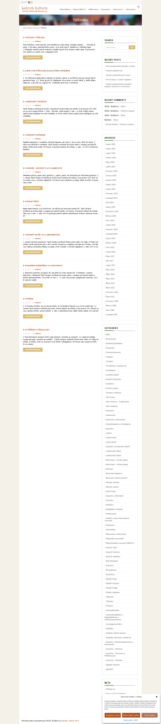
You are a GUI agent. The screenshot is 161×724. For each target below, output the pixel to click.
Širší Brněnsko (112, 561)
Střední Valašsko (113, 592)
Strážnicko (110, 574)
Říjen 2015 (110, 274)
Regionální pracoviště (115, 539)
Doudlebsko (110, 370)
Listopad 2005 (111, 315)
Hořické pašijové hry (114, 71)
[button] (157, 697)
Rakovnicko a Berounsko (116, 534)
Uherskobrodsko (112, 610)
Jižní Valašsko (112, 406)
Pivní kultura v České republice (118, 80)
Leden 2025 (110, 149)
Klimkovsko (110, 415)
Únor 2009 (110, 310)
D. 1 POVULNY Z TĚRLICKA (34, 37)
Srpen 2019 (110, 207)
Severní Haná (111, 548)
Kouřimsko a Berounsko (115, 420)
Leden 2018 (110, 252)
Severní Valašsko (113, 557)
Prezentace (105, 9)
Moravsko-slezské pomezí (116, 478)
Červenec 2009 (112, 301)
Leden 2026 (110, 144)
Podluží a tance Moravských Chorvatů (117, 519)
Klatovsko (110, 411)
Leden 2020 (110, 189)
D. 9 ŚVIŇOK (28, 298)
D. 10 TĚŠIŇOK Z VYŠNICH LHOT (36, 329)
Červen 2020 (111, 176)
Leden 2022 (110, 167)
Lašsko (109, 433)
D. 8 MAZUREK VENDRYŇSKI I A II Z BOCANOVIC (43, 265)
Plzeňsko (109, 505)
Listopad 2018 (111, 234)
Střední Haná (111, 579)
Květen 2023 (111, 158)
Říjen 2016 (110, 270)
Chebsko (109, 357)
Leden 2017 (110, 265)
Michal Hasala (111, 124)
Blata (108, 334)
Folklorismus (93, 9)
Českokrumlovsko (113, 352)
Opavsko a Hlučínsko (114, 496)
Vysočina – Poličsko (114, 660)
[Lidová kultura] (34, 9)
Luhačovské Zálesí (113, 451)
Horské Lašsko (112, 388)
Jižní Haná (110, 397)
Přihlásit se (110, 689)
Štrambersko (111, 570)
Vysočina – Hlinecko (114, 649)
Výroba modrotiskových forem (118, 75)
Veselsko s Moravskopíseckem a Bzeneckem (119, 643)
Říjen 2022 (110, 162)
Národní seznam (112, 482)
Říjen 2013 (110, 283)
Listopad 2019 (111, 198)
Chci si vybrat (149, 715)
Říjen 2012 (110, 288)
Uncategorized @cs (114, 624)
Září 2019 (110, 202)
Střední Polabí (111, 588)
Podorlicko (110, 525)
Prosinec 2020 (112, 171)
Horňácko (110, 384)
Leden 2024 (110, 153)
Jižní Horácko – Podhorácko (117, 402)
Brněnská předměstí (114, 343)
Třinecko (109, 606)
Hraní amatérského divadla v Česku (120, 66)
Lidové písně (130, 9)
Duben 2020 (111, 185)
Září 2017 (110, 261)
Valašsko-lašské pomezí (116, 633)
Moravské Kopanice (114, 473)
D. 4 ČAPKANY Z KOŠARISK (34, 135)
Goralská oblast (112, 375)
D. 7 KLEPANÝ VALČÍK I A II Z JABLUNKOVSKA (41, 234)
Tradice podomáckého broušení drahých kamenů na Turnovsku (118, 85)
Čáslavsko (110, 348)
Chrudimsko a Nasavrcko (116, 366)
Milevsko (109, 469)
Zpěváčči (109, 669)
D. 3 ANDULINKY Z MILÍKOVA (35, 101)
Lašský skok (111, 438)
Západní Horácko (113, 665)
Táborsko (109, 597)
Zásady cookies (128, 720)
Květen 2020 (111, 180)
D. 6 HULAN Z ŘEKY (31, 201)
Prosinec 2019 (112, 194)
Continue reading (32, 57)
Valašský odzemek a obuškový (118, 638)
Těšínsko (38, 41)
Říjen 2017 (110, 256)
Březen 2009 (111, 306)
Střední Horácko (112, 583)
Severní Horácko (113, 552)
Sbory (123, 106)
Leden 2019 (110, 225)
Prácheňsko (111, 530)
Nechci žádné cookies (131, 715)
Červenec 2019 (112, 211)
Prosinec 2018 (112, 229)
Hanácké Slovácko (113, 379)
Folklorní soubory (128, 111)
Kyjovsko (109, 429)
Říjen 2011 (110, 297)
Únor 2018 (110, 247)
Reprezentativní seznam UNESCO (120, 543)
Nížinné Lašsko (112, 487)
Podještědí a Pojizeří (114, 509)
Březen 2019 (111, 216)
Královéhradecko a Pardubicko (118, 424)
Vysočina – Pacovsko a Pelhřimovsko (115, 654)
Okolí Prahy (111, 491)
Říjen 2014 (110, 279)
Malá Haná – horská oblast (117, 460)
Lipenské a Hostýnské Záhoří (118, 447)
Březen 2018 (111, 243)
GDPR (136, 720)
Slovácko (109, 565)
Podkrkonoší (111, 514)
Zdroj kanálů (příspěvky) (116, 694)
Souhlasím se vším (113, 715)
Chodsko (109, 361)
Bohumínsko (111, 339)
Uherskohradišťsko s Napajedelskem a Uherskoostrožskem (114, 617)
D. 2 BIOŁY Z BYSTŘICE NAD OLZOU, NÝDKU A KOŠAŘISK (46, 70)
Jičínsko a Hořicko (113, 393)
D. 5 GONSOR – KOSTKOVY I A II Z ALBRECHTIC (42, 168)
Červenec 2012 (112, 292)
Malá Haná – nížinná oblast (117, 464)
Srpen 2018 (110, 238)
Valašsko (109, 629)
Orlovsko (109, 500)
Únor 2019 (110, 220)
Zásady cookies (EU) (70, 721)
